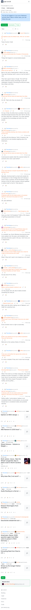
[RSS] (17, 29)
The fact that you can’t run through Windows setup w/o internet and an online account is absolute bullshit (14, 229)
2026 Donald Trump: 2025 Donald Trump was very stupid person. (15, 320)
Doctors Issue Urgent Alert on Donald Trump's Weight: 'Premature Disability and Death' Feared (14, 270)
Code (2, 604)
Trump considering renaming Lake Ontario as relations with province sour (15, 132)
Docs (2, 601)
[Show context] (2, 40)
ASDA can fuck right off (7, 70)
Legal (2, 596)
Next (3, 577)
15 (2, 482)
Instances (3, 598)
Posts (17, 25)
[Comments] (27, 417)
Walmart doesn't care (8, 303)
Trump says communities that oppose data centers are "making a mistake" (14, 354)
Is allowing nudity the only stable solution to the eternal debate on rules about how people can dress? (14, 196)
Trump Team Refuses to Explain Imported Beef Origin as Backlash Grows (14, 171)
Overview (4, 25)
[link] (5, 40)
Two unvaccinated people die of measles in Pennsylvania (14, 54)
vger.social (7, 1)
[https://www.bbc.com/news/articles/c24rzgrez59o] (27, 461)
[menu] (29, 1)
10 (2, 572)
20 (2, 468)
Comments (12, 25)
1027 (3, 543)
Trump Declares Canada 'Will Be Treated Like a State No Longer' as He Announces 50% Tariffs (14, 252)
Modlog (3, 593)
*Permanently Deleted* (23, 369)
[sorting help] (15, 29)
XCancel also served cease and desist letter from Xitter (14, 96)
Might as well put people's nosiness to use (11, 287)
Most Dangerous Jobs (23, 211)
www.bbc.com (4, 466)
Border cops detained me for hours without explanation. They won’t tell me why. (14, 337)
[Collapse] (2, 33)
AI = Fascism (6, 111)
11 (2, 527)
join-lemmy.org (5, 607)
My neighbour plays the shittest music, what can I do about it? (15, 37)
